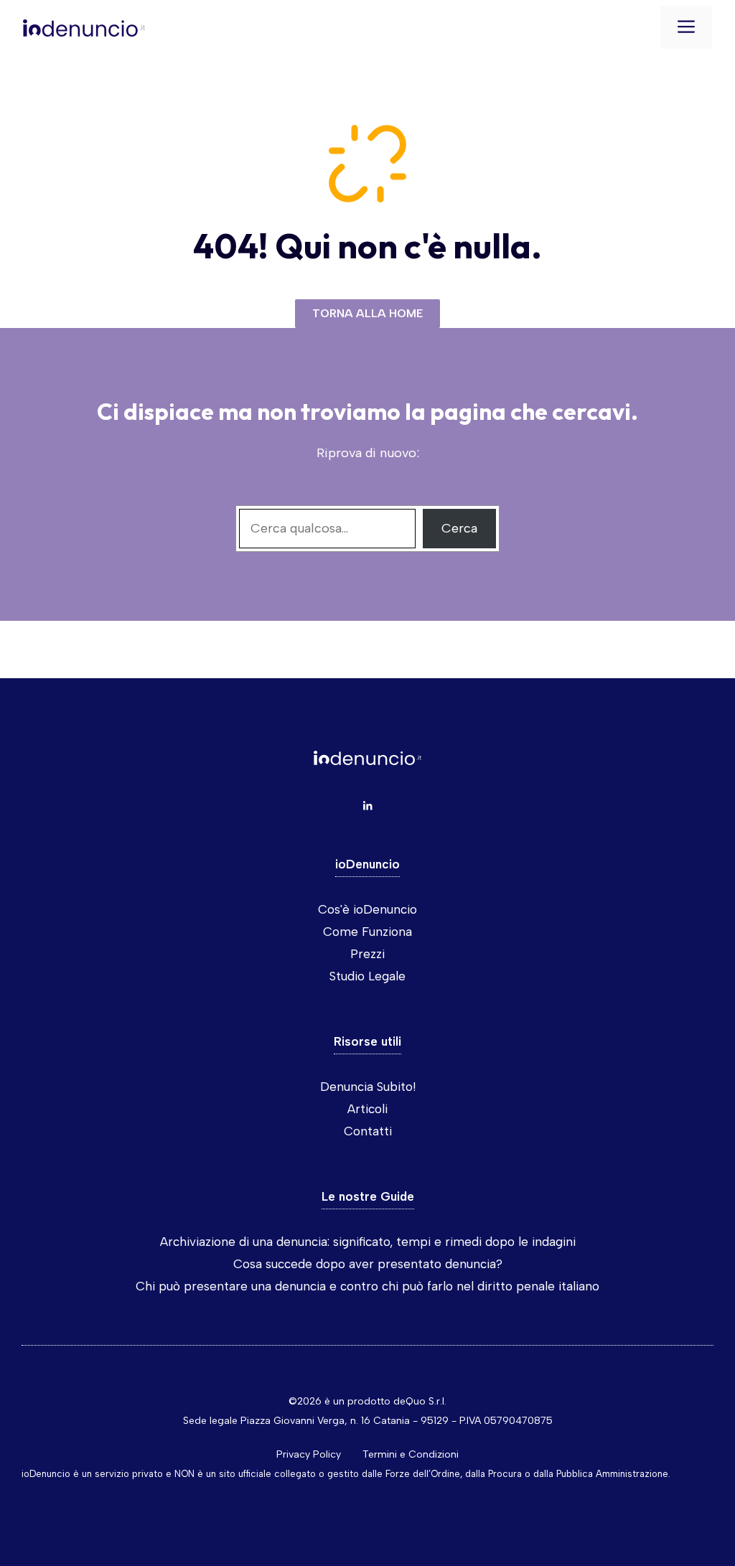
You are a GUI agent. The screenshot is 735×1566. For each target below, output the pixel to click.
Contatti (368, 1131)
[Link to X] (367, 806)
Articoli (367, 1109)
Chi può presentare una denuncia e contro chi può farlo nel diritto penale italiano (367, 1286)
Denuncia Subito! (368, 1086)
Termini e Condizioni (410, 1454)
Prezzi (367, 954)
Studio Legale (367, 976)
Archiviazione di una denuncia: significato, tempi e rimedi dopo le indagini (368, 1241)
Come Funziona (367, 931)
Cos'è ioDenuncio (367, 909)
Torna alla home (367, 313)
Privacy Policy (308, 1454)
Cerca (459, 528)
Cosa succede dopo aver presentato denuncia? (367, 1264)
